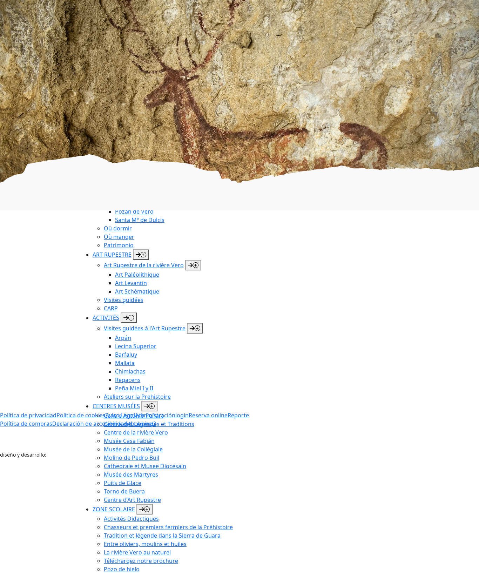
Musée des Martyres (131, 474)
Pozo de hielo (122, 569)
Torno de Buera (124, 491)
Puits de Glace (122, 483)
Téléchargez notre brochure (141, 561)
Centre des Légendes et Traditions (149, 424)
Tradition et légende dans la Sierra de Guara (162, 535)
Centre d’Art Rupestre (132, 500)
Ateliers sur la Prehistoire (33, 233)
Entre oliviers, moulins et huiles (145, 544)
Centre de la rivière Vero (136, 432)
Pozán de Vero (134, 211)
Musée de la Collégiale (133, 449)
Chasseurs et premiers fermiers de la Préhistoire (168, 527)
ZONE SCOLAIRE (114, 509)
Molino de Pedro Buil (131, 458)
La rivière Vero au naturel (137, 552)
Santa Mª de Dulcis (139, 220)
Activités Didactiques (131, 519)
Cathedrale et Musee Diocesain (145, 466)
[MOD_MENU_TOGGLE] (144, 509)
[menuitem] (186, 211)
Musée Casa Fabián (129, 441)
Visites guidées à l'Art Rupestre (41, 225)
